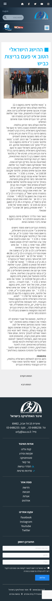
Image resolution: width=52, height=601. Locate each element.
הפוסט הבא (26, 384)
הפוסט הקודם (26, 375)
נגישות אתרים (14, 594)
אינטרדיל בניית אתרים (32, 594)
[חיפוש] (5, 17)
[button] (5, 3)
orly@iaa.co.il (23, 431)
